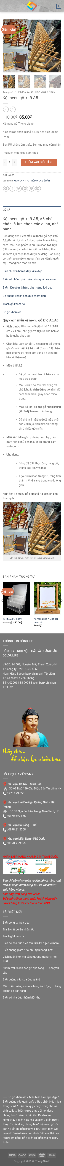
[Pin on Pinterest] (31, 189)
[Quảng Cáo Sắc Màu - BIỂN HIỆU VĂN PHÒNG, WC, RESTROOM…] (32, 6)
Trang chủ (8, 92)
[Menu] (5, 6)
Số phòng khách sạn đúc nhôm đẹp (24, 296)
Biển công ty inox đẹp (16, 922)
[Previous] (8, 46)
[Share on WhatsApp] (6, 189)
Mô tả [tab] (6, 209)
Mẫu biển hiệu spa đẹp (43, 1097)
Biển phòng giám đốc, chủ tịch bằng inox (28, 950)
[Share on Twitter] (19, 189)
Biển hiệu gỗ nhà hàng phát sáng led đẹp (27, 287)
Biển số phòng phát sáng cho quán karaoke (29, 279)
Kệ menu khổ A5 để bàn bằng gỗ (46, 620)
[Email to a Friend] (25, 189)
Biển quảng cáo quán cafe (18, 1101)
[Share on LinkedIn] (38, 189)
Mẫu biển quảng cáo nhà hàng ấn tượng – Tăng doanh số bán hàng (32, 988)
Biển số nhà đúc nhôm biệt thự (22, 997)
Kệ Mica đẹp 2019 (12, 619)
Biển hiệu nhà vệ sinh (30, 1119)
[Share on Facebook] (12, 189)
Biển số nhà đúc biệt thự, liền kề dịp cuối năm (31, 943)
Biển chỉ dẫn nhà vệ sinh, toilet (28, 1128)
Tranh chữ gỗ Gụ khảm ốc (18, 929)
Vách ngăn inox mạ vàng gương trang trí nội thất (30, 959)
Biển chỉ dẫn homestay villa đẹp (22, 271)
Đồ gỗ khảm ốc (12, 312)
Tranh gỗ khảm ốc (14, 304)
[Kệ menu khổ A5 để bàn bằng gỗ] (47, 598)
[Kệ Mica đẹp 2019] (16, 598)
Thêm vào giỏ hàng (38, 162)
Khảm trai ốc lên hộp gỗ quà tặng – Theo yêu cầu (31, 970)
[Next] (55, 46)
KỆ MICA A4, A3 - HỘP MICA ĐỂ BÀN (36, 92)
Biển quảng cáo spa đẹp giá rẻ (21, 979)
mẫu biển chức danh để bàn (31, 1133)
